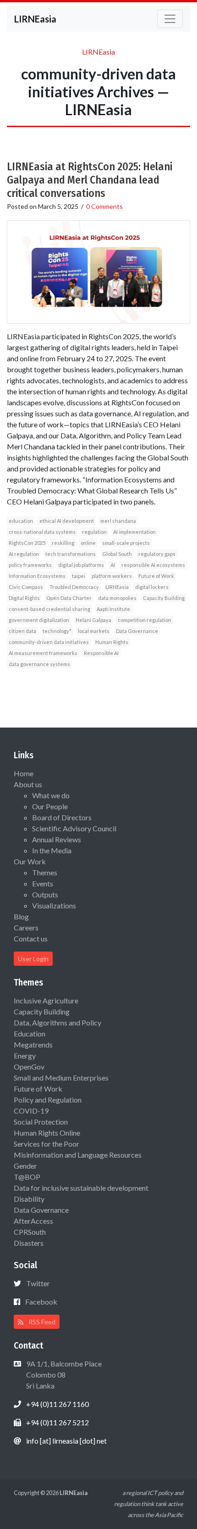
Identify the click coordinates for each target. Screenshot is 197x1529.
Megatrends (33, 1044)
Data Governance (137, 631)
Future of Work (156, 576)
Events (42, 883)
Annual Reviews (56, 839)
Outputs (45, 894)
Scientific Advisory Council (74, 828)
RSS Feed (41, 1322)
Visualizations (54, 905)
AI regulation (24, 554)
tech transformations (70, 554)
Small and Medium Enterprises (61, 1077)
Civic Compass (26, 587)
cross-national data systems (42, 532)
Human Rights (111, 642)
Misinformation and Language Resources (78, 1154)
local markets (93, 631)
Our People (50, 806)
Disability (29, 1198)
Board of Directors (62, 817)
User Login (33, 959)
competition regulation (144, 620)
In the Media (51, 850)
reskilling (63, 543)
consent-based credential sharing (49, 609)
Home (23, 773)
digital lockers (152, 587)
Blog (21, 916)
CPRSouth (30, 1231)
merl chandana (118, 521)
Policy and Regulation (48, 1099)
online (88, 543)
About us (28, 784)
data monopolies (117, 598)
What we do (51, 795)
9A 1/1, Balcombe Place (63, 1374)
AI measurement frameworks (43, 653)
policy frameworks (30, 565)
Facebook (41, 1301)
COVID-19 (31, 1110)
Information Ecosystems (37, 576)
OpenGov (29, 1066)
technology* (57, 631)
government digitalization (39, 620)
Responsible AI (101, 653)
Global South (117, 554)
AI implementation (134, 532)
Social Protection (41, 1121)
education (21, 521)
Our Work (30, 861)
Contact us (31, 938)
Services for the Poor (46, 1143)
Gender (25, 1165)
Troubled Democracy (74, 587)
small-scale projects (126, 543)
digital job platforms (81, 565)
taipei (78, 576)
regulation (94, 532)
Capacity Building (164, 598)
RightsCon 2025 (27, 543)
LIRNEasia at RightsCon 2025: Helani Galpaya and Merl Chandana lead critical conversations (89, 180)
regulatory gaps (156, 554)
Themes (44, 872)
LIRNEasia (117, 587)
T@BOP (27, 1176)
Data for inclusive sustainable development (81, 1187)
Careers (26, 927)
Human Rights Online (47, 1132)
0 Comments (104, 206)
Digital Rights (24, 598)
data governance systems (39, 664)
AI (112, 565)
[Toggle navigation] (170, 19)
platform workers (112, 576)
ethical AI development (66, 521)
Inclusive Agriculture (46, 1000)
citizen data (22, 631)
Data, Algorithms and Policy (57, 1022)
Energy (25, 1055)
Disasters (29, 1242)
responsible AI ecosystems (153, 565)
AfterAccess (33, 1220)
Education (29, 1033)
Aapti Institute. (114, 609)
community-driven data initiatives (49, 642)
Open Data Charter (69, 598)
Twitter (38, 1283)
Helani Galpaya (93, 620)
